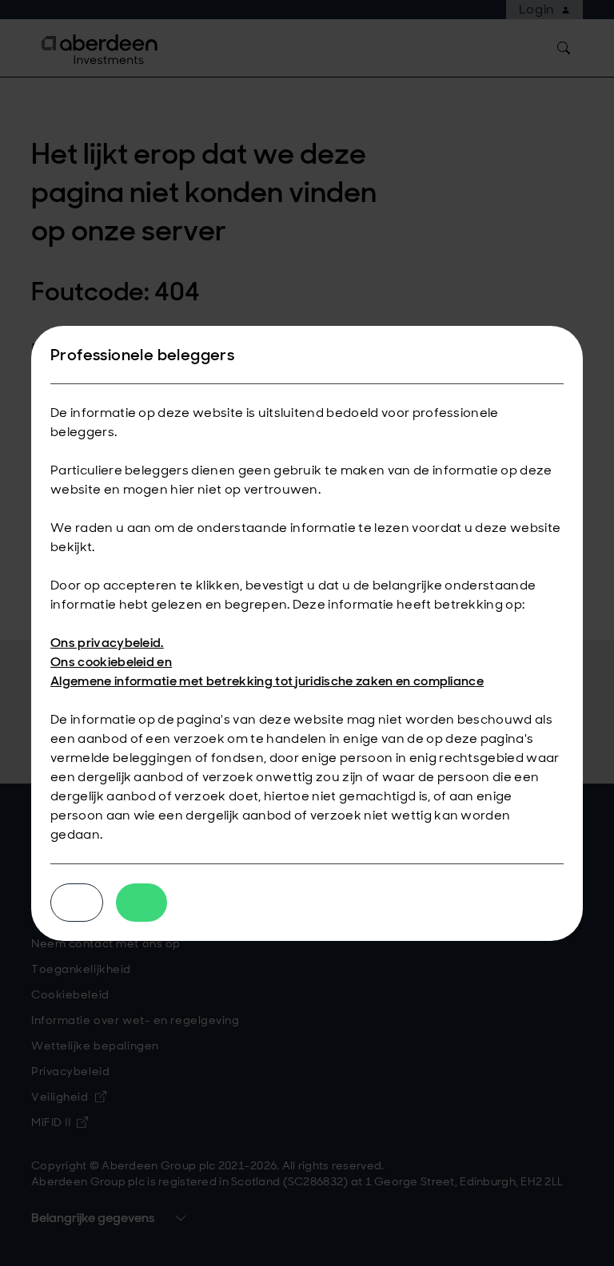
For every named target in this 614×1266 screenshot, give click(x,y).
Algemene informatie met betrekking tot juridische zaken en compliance (267, 681)
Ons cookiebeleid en (111, 661)
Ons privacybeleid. (107, 642)
